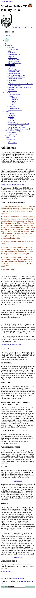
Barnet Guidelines (6, 571)
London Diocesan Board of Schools (19, 129)
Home (6, 44)
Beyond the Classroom (15, 110)
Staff (9, 51)
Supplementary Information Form (11, 344)
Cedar (14, 103)
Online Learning (10, 136)
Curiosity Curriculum (14, 94)
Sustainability (12, 91)
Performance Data (13, 72)
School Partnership (14, 59)
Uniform (11, 120)
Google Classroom (14, 108)
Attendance (11, 113)
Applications (18, 481)
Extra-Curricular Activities (16, 125)
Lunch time (11, 122)
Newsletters (12, 118)
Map (9, 141)
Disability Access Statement (16, 77)
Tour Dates (11, 68)
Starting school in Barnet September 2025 (13, 185)
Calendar (11, 117)
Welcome (11, 47)
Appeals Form (18, 557)
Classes (10, 96)
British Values (12, 58)
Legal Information (18, 578)
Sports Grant (12, 80)
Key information (10, 65)
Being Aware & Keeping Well (14, 131)
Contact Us (8, 137)
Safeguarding (12, 132)
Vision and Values (13, 49)
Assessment (12, 106)
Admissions (12, 66)
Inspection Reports (14, 70)
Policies (10, 82)
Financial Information (15, 63)
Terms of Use (12, 143)
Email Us (7, 35)
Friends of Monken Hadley (16, 127)
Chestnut (15, 99)
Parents (7, 111)
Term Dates (11, 115)
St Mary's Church (13, 61)
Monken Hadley (22, 27)
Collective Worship (14, 54)
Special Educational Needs (16, 75)
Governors (11, 52)
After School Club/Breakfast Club (18, 124)
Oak (13, 105)
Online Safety (12, 134)
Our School (8, 45)
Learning (7, 92)
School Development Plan (16, 73)
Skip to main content (7, 1)
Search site (4, 586)
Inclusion (11, 56)
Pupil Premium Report (15, 78)
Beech (14, 101)
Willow (14, 98)
